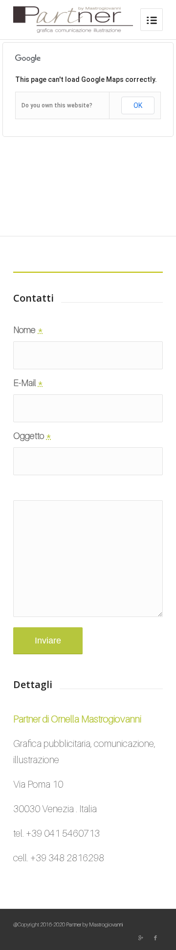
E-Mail (28, 382)
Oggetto (32, 435)
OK (137, 105)
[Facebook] (155, 937)
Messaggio (37, 488)
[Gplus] (140, 937)
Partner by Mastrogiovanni (94, 924)
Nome (28, 329)
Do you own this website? (57, 105)
